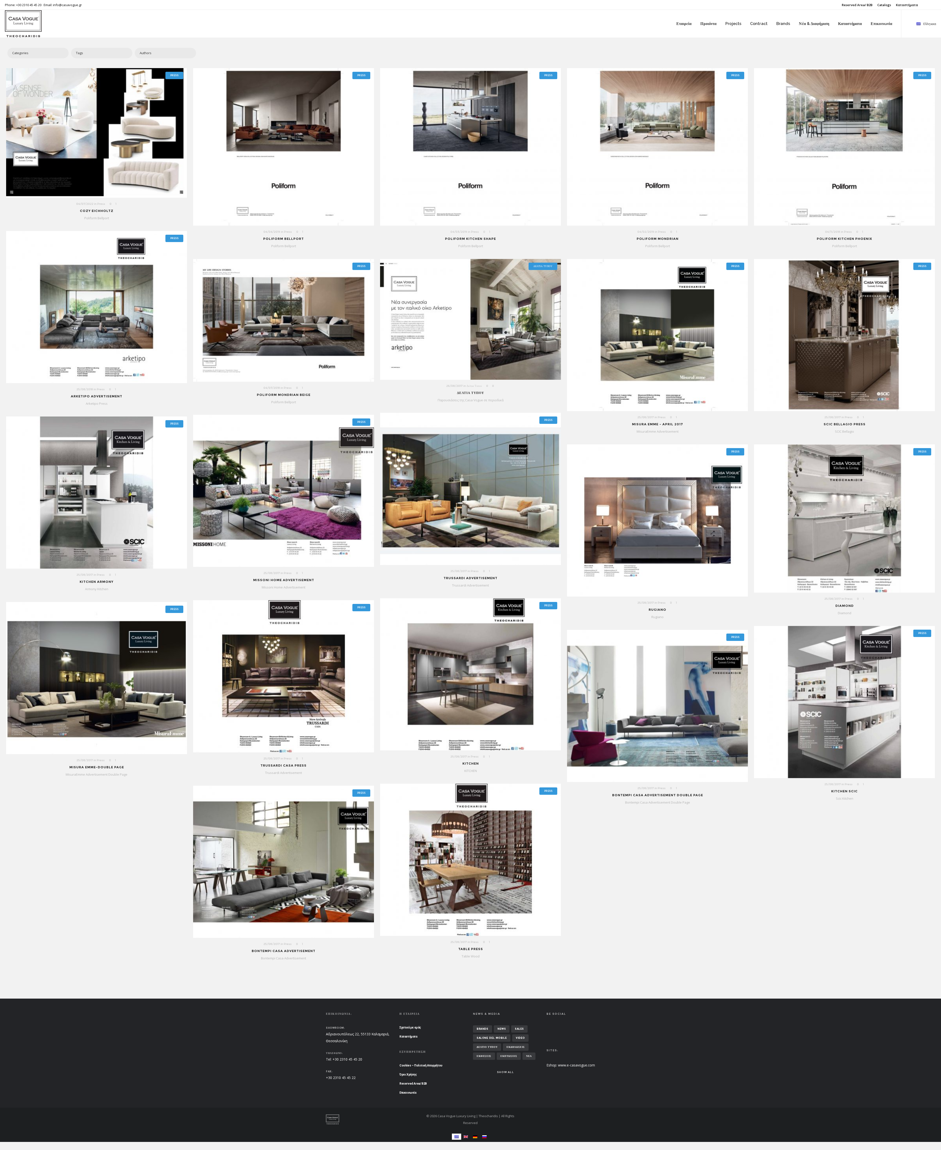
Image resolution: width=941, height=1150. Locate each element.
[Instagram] (936, 4)
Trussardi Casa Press (283, 765)
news (501, 1028)
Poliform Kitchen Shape (470, 239)
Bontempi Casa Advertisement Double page (657, 795)
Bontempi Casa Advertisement (283, 951)
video (520, 1038)
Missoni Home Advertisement (283, 580)
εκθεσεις (484, 1056)
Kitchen (470, 763)
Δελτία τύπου (470, 393)
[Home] (372, 1119)
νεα (529, 1056)
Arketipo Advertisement (96, 396)
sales (519, 1028)
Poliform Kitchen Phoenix (844, 239)
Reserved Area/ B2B (857, 5)
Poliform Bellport (283, 239)
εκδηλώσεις (516, 1047)
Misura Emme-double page (96, 767)
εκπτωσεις (508, 1056)
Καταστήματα (907, 5)
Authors (145, 53)
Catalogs (884, 5)
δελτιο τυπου (487, 1047)
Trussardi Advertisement (470, 578)
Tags (79, 53)
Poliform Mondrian (658, 239)
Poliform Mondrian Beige (283, 395)
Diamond (844, 606)
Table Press (470, 949)
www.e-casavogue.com (576, 1065)
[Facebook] (932, 4)
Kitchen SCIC (844, 791)
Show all (505, 1072)
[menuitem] (456, 1137)
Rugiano (657, 610)
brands (482, 1028)
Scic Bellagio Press (845, 424)
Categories (20, 53)
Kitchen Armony (96, 582)
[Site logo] (16, 23)
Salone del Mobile (492, 1038)
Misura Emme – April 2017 (657, 424)
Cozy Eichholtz (96, 211)
